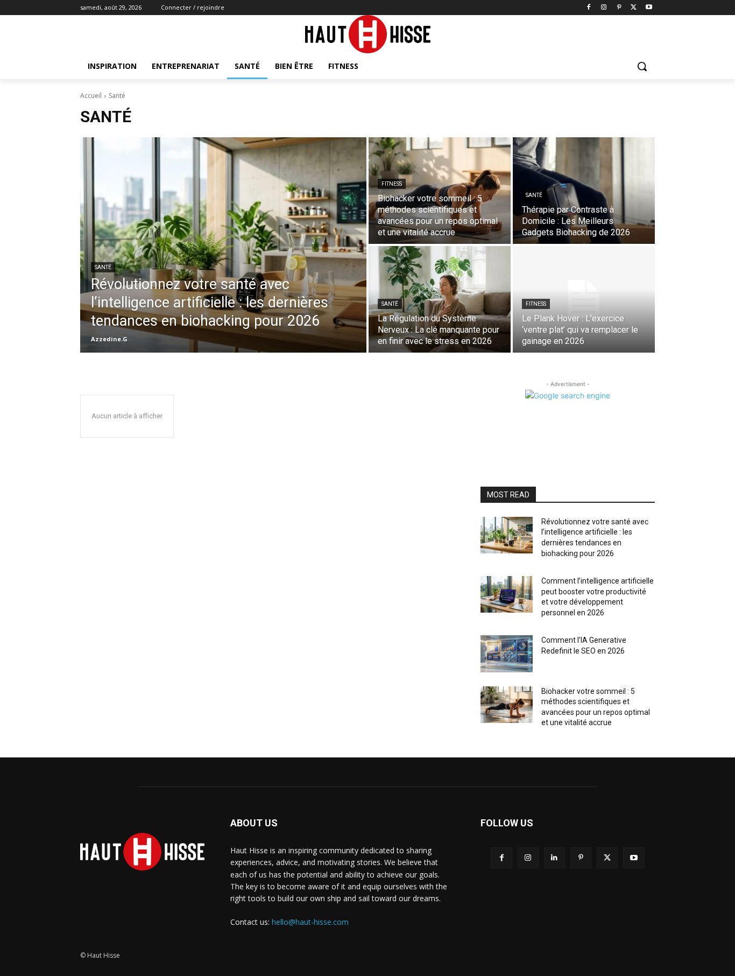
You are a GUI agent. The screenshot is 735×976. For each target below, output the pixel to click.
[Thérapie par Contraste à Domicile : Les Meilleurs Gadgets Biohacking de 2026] (584, 190)
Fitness (391, 184)
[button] (642, 66)
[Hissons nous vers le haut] (367, 34)
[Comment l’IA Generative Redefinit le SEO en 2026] (506, 653)
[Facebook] (589, 8)
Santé (103, 267)
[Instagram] (604, 8)
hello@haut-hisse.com (310, 922)
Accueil (91, 95)
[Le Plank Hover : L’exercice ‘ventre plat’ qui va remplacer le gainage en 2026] (584, 299)
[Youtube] (648, 8)
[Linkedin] (554, 857)
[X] (633, 8)
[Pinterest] (619, 8)
